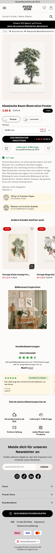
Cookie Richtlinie (24, 522)
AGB (12, 522)
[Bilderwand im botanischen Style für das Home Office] (27, 309)
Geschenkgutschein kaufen (30, 513)
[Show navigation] (4, 8)
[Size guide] (6, 148)
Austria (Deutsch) (28, 541)
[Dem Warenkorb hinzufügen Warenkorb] (31, 266)
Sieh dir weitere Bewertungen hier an (27, 401)
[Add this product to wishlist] (48, 148)
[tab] (44, 8)
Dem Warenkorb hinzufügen (30, 139)
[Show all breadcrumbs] (5, 31)
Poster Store (33, 547)
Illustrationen (17, 31)
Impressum (39, 522)
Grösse (5, 124)
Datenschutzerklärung (27, 526)
